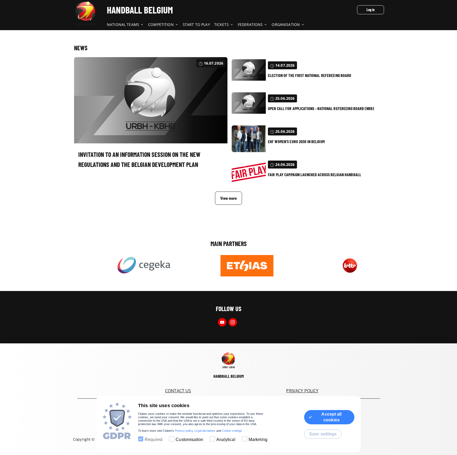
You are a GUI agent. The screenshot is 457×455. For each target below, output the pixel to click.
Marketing (258, 439)
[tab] (127, 25)
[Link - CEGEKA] (130, 265)
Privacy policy (184, 430)
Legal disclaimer (204, 430)
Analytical (225, 439)
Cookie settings (232, 430)
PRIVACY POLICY (302, 391)
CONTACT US (178, 391)
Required (153, 439)
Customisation (189, 439)
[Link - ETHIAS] (233, 265)
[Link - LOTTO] (336, 265)
